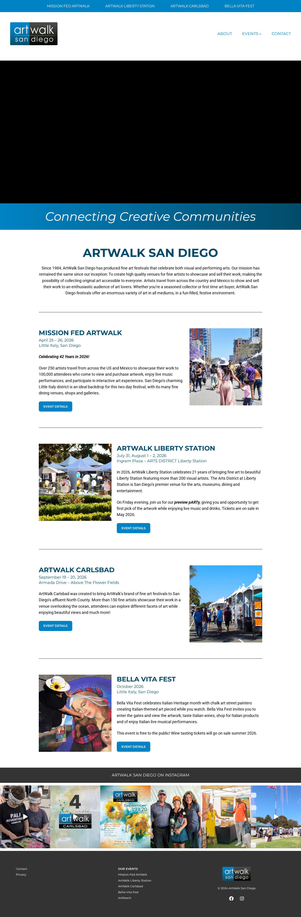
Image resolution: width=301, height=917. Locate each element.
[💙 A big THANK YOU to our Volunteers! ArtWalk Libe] (175, 816)
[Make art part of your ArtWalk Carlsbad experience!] (25, 816)
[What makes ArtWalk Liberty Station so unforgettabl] (226, 816)
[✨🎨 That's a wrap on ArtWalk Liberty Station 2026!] (276, 816)
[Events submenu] (260, 34)
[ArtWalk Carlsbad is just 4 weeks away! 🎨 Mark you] (75, 816)
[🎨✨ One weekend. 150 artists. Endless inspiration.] (125, 816)
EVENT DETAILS (55, 406)
